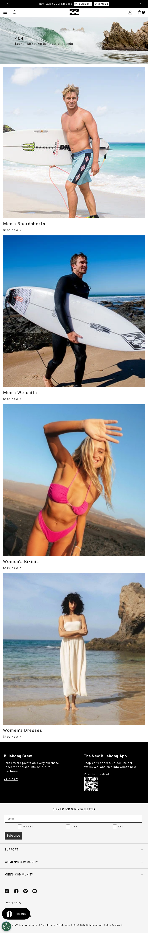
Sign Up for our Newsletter (74, 809)
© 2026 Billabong (87, 925)
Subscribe (13, 835)
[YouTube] (34, 891)
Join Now (11, 779)
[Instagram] (7, 891)
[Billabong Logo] (74, 12)
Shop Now (11, 230)
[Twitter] (25, 891)
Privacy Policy (13, 902)
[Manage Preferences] (6, 926)
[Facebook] (16, 891)
